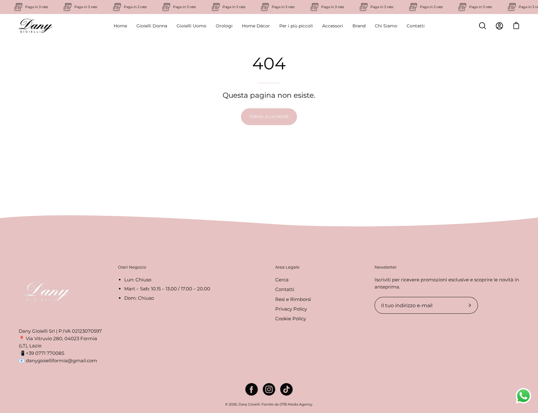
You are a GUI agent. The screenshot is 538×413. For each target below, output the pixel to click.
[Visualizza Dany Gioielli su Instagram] (269, 389)
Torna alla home (269, 116)
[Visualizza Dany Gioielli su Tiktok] (286, 389)
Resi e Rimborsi (293, 299)
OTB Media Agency (296, 404)
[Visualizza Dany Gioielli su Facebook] (251, 389)
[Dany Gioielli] (36, 26)
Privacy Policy (291, 309)
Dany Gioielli (249, 404)
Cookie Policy (290, 318)
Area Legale (287, 267)
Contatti (284, 289)
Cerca (282, 280)
